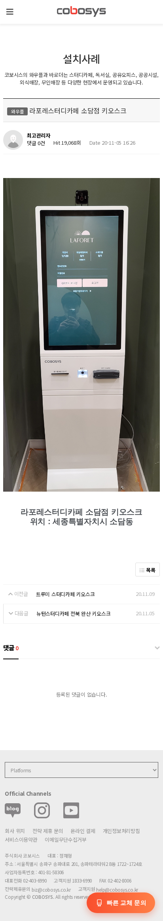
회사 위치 (15, 831)
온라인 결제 (82, 831)
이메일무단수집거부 (66, 839)
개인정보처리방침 (121, 831)
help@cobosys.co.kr (117, 889)
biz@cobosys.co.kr (51, 889)
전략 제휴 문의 (47, 831)
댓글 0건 (36, 143)
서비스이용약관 (21, 839)
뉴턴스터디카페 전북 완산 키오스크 (73, 613)
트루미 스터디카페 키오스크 (65, 594)
